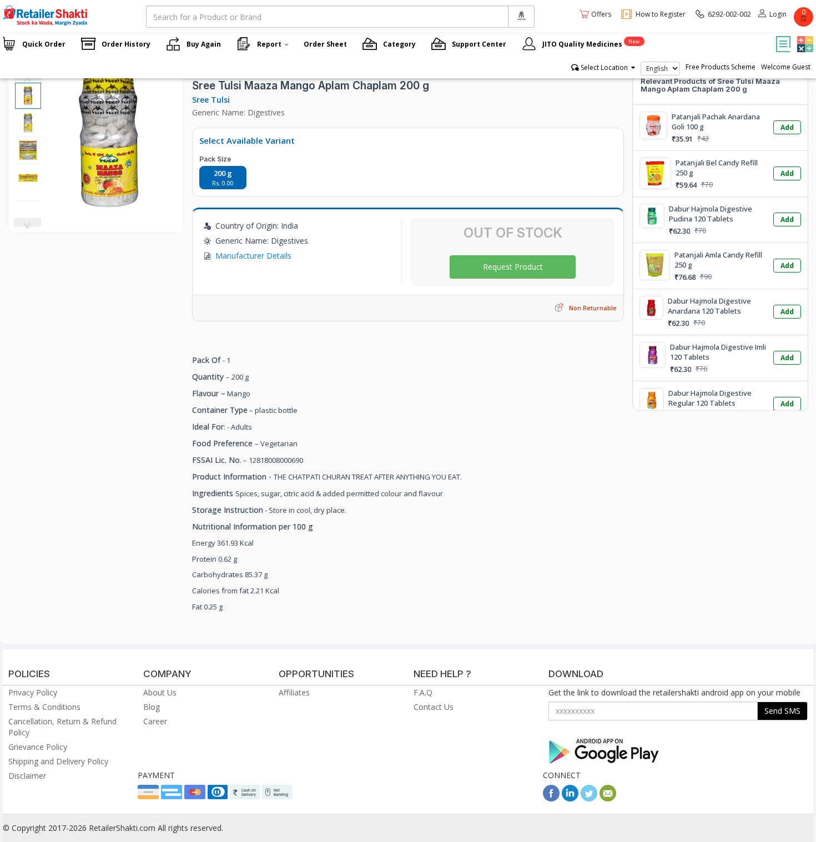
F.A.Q (423, 692)
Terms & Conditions (44, 707)
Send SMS (782, 710)
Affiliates (294, 692)
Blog (151, 707)
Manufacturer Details (253, 255)
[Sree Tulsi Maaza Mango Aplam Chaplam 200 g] (109, 202)
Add (787, 127)
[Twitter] (589, 798)
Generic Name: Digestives (238, 112)
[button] (803, 36)
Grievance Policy (37, 747)
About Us (160, 692)
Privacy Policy (32, 692)
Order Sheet (325, 44)
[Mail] (608, 798)
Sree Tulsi (211, 99)
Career (155, 721)
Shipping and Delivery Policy (58, 761)
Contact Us (434, 707)
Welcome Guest (785, 67)
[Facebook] (551, 798)
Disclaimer (27, 775)
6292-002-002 (729, 14)
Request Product (513, 266)
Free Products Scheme (720, 67)
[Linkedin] (570, 798)
